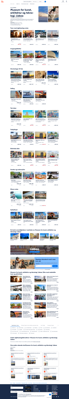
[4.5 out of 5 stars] (12, 350)
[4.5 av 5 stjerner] (12, 22)
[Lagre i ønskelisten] (21, 31)
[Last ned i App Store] (28, 391)
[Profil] (66, 1)
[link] (16, 38)
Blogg (47, 389)
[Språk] (63, 1)
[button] (16, 38)
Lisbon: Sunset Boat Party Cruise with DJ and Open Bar (17, 353)
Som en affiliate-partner (55, 389)
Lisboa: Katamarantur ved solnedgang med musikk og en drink (33, 368)
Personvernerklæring (47, 269)
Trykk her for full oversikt (36, 341)
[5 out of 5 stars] (18, 370)
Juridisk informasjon (35, 388)
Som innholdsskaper (54, 388)
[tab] (15, 325)
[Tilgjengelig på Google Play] (28, 388)
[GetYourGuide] (2, 1)
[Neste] (58, 38)
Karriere (47, 388)
